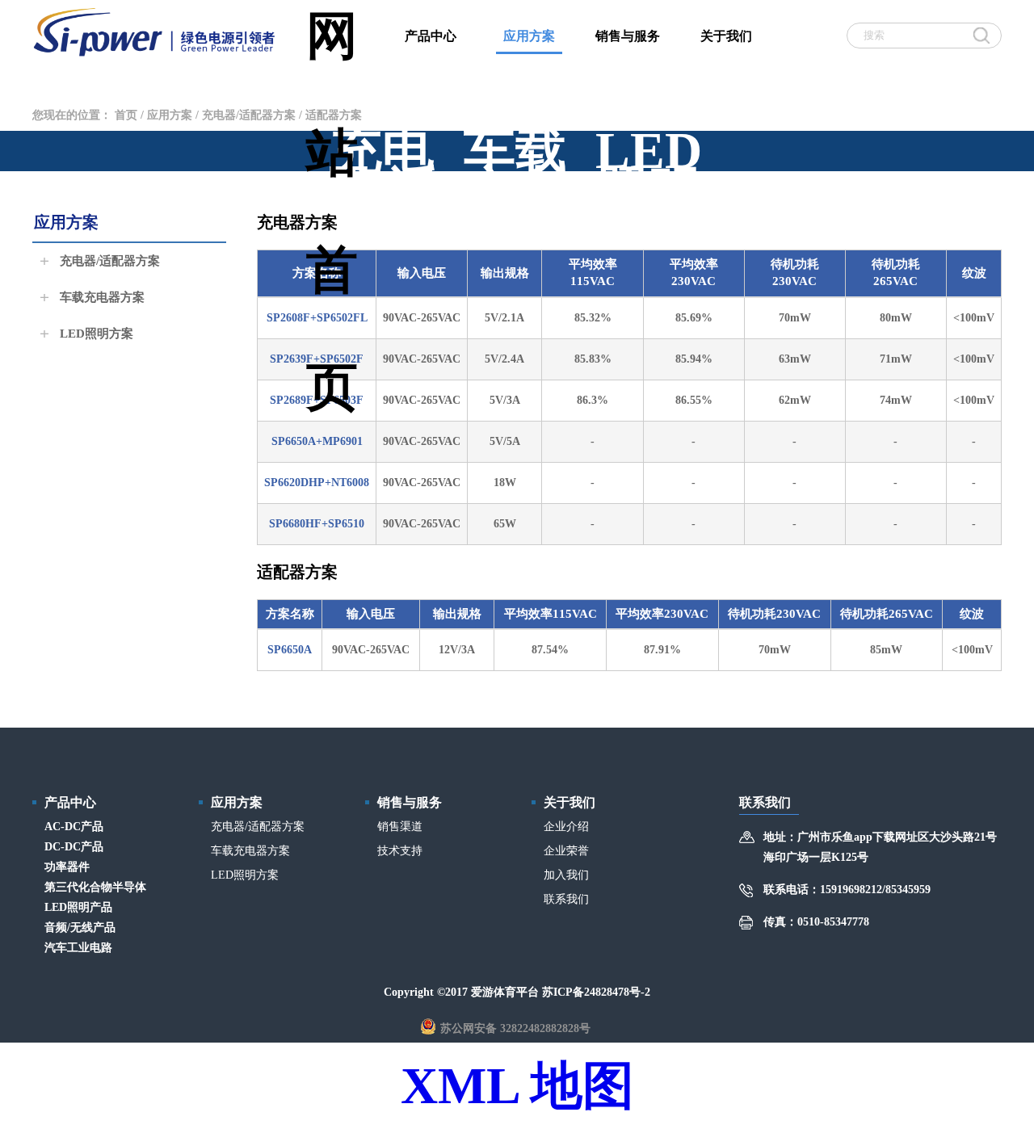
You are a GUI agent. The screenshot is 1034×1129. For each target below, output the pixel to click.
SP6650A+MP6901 (317, 441)
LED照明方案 (95, 333)
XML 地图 (517, 1085)
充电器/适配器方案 (249, 115)
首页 (126, 115)
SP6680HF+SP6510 (316, 524)
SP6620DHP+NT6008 (316, 482)
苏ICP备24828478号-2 (596, 992)
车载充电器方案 (101, 297)
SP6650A (289, 650)
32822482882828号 (545, 1028)
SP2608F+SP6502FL (317, 318)
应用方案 (169, 115)
